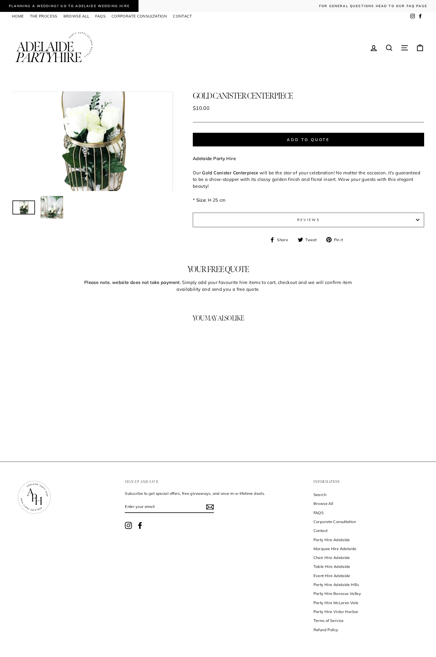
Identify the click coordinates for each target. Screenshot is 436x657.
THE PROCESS (44, 16)
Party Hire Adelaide (332, 539)
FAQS (100, 16)
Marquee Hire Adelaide (335, 548)
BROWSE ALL (76, 16)
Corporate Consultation (335, 521)
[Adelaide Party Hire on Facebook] (140, 525)
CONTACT (182, 16)
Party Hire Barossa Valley (337, 593)
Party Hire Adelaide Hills (336, 584)
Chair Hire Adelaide (332, 557)
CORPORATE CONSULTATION (139, 16)
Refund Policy (326, 629)
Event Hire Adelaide (332, 575)
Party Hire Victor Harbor (336, 611)
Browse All (323, 503)
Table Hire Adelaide (332, 566)
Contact (321, 530)
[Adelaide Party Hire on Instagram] (128, 525)
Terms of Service (329, 620)
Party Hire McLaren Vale (336, 602)
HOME (18, 16)
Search (320, 494)
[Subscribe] (210, 507)
